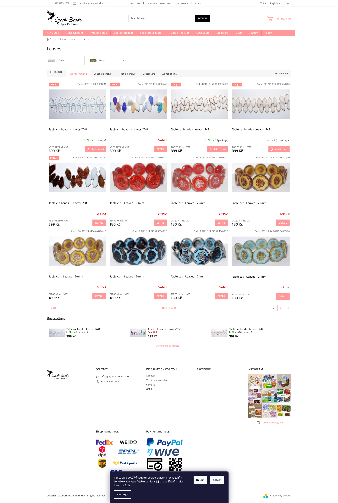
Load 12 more (169, 307)
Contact (183, 3)
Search (202, 18)
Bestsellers (149, 74)
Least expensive (102, 74)
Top (55, 307)
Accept (217, 480)
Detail (160, 149)
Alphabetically (169, 74)
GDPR (198, 3)
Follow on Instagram (272, 423)
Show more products (167, 345)
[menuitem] (52, 33)
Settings (122, 494)
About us (135, 3)
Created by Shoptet (280, 496)
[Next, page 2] (280, 308)
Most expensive (127, 74)
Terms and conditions (159, 3)
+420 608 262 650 (110, 381)
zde (128, 485)
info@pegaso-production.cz (116, 376)
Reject (200, 480)
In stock (58, 72)
